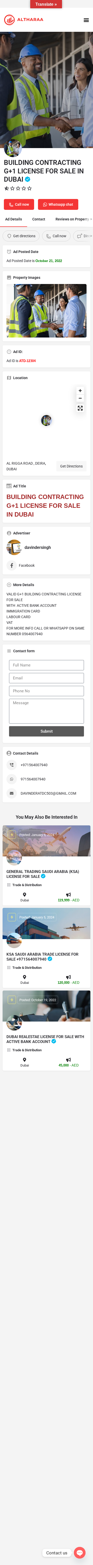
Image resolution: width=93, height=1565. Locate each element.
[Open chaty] (80, 1553)
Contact (38, 219)
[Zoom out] (80, 398)
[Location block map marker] (46, 420)
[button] (86, 20)
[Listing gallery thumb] (46, 310)
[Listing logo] (13, 148)
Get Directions (71, 466)
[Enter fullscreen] (80, 408)
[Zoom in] (80, 390)
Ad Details (13, 219)
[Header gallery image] (46, 90)
